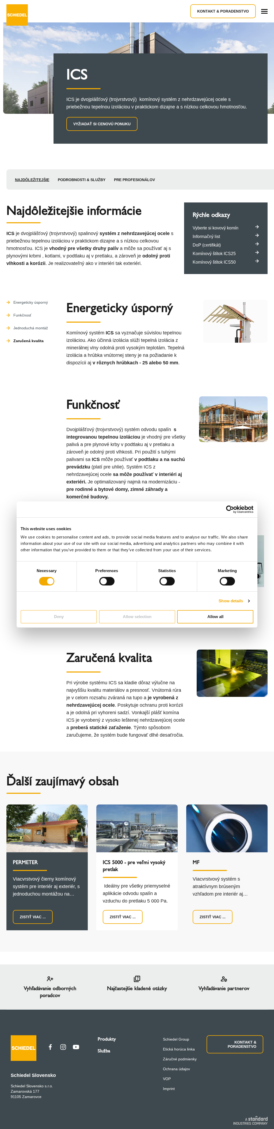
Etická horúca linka (179, 1049)
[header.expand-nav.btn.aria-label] (264, 11)
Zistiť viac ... (33, 917)
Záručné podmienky (180, 1059)
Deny (59, 616)
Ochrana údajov (176, 1069)
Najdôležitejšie (32, 180)
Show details (231, 601)
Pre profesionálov (134, 180)
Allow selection (137, 616)
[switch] (107, 581)
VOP (167, 1079)
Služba (104, 1051)
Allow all (215, 616)
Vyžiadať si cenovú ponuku (102, 124)
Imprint (169, 1089)
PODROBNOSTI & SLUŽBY (81, 180)
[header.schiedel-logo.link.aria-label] (17, 11)
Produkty (107, 1039)
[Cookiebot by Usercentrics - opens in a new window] (230, 509)
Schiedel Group (176, 1039)
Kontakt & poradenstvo (223, 11)
